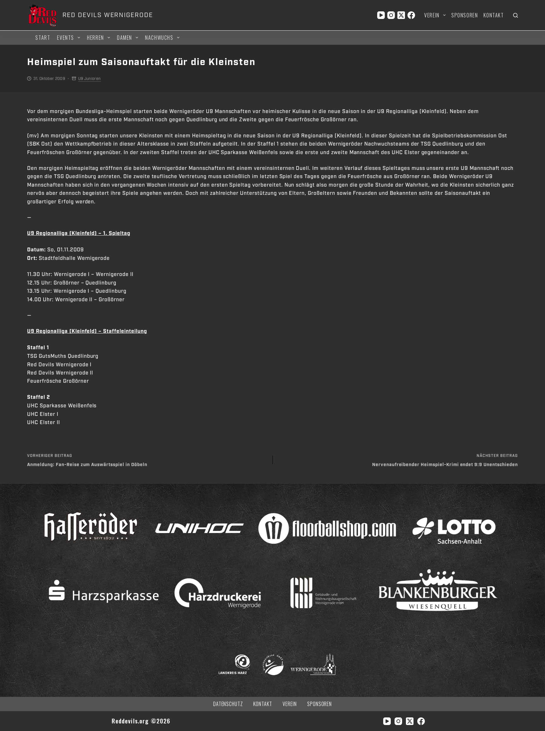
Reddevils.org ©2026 (141, 720)
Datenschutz (228, 704)
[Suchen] (515, 15)
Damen (124, 37)
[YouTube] (381, 15)
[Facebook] (411, 15)
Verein (432, 15)
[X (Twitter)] (401, 15)
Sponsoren (464, 15)
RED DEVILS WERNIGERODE (107, 15)
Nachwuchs (159, 37)
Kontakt (493, 15)
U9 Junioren (89, 78)
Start (42, 37)
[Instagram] (391, 15)
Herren (95, 37)
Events (65, 37)
